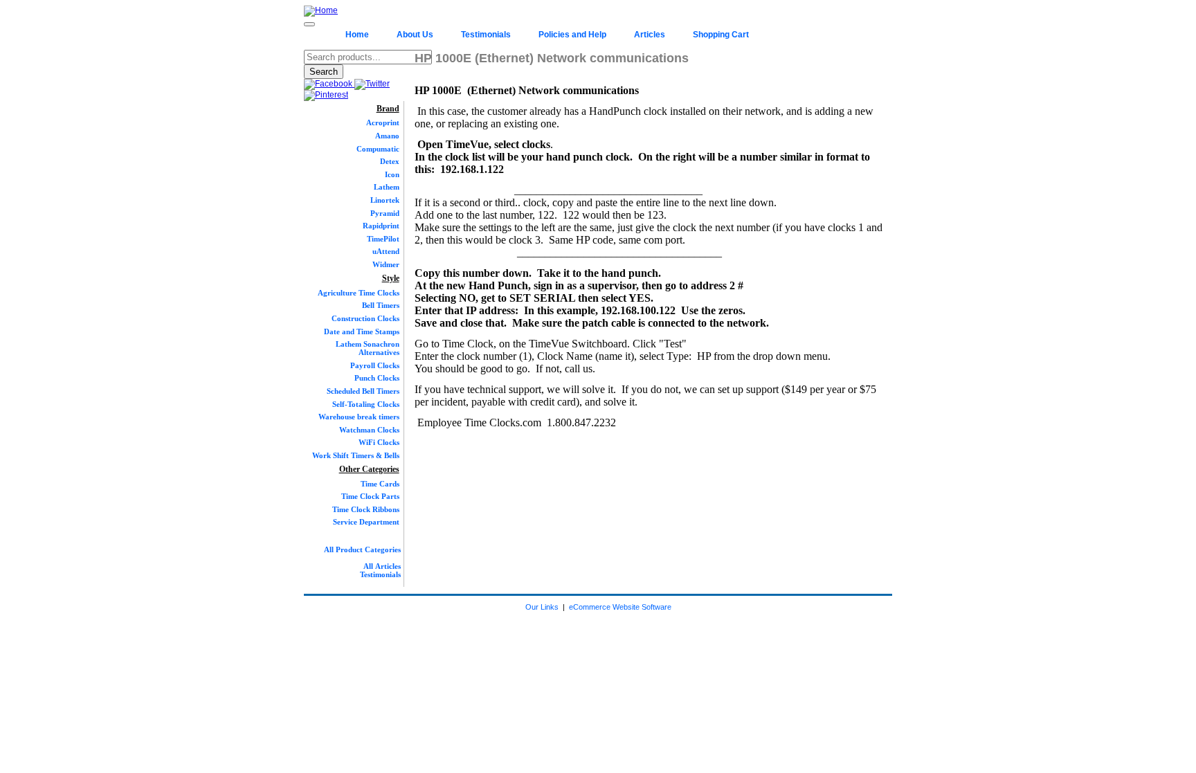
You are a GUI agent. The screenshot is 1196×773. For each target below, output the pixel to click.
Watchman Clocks (369, 430)
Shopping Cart (721, 34)
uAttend (385, 251)
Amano (387, 135)
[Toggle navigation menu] (309, 24)
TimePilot (383, 239)
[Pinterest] (326, 95)
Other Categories (369, 469)
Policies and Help (572, 34)
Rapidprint (381, 225)
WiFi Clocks (379, 442)
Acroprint (382, 122)
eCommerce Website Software (620, 607)
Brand (388, 108)
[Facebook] (329, 84)
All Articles (382, 566)
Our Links (542, 607)
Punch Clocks (376, 378)
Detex (389, 161)
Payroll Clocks (374, 365)
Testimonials (486, 34)
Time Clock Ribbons (365, 509)
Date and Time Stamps (361, 331)
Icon (392, 174)
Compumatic (377, 149)
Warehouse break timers (358, 416)
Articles (649, 34)
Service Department (366, 522)
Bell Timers (380, 305)
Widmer (385, 264)
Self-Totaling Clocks (365, 404)
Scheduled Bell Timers (363, 391)
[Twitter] (372, 84)
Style (390, 278)
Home (357, 34)
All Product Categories (362, 549)
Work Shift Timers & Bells (355, 455)
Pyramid (384, 213)
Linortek (384, 200)
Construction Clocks (365, 318)
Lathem (386, 187)
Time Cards (380, 484)
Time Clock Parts (370, 496)
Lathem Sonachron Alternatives (367, 348)
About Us (415, 34)
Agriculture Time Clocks (358, 293)
